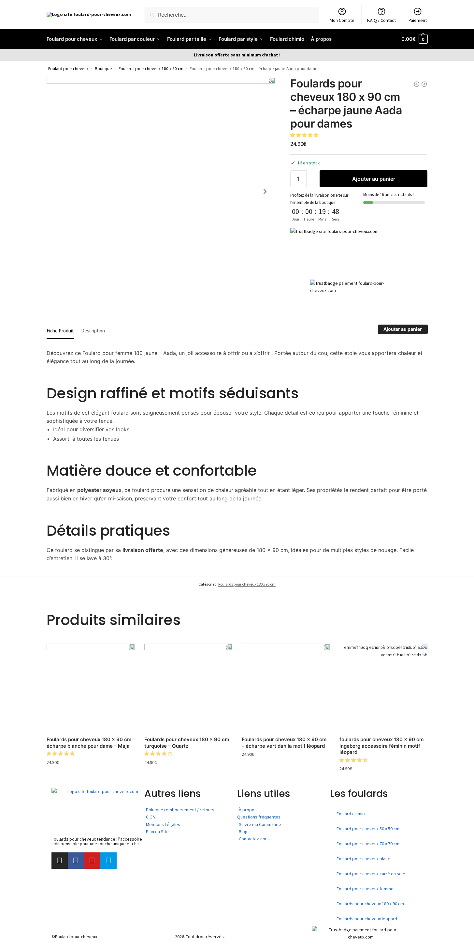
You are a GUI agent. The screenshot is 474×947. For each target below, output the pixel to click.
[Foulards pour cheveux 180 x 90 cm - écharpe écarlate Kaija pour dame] (416, 84)
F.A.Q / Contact (381, 20)
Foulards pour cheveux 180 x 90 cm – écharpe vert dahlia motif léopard (284, 742)
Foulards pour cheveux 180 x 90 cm (151, 68)
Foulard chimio (351, 814)
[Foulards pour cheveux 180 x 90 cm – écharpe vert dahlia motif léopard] (286, 688)
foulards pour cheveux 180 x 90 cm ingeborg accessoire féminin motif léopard (381, 745)
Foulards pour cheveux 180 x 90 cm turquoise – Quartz (186, 742)
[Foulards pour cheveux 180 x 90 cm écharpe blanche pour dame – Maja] (91, 688)
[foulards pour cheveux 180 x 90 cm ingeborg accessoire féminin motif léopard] (383, 688)
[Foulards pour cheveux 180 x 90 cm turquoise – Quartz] (188, 688)
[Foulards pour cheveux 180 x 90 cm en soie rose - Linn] (424, 84)
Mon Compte (342, 20)
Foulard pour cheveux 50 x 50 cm (368, 829)
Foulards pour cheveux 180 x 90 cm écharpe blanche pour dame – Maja (89, 742)
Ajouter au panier (373, 179)
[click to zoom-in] (161, 191)
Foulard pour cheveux (68, 68)
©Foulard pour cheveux (74, 936)
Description (93, 331)
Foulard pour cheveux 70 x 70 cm (368, 844)
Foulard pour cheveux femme (365, 889)
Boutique (103, 68)
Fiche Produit (60, 331)
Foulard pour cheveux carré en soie (371, 874)
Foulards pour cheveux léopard (367, 919)
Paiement (418, 20)
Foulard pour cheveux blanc (363, 859)
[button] (304, 135)
